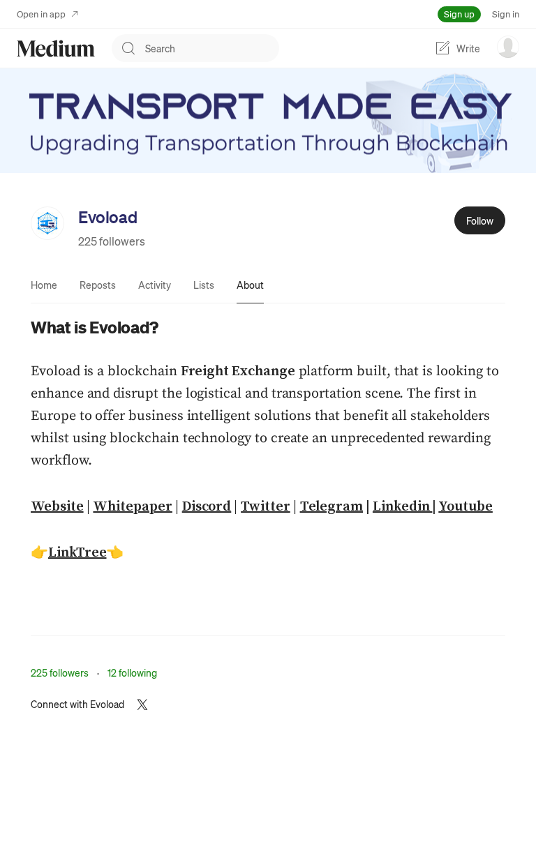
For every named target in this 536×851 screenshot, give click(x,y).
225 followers (111, 241)
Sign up (459, 14)
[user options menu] (508, 47)
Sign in (505, 14)
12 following (132, 672)
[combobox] (212, 48)
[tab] (44, 285)
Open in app (41, 14)
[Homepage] (56, 48)
